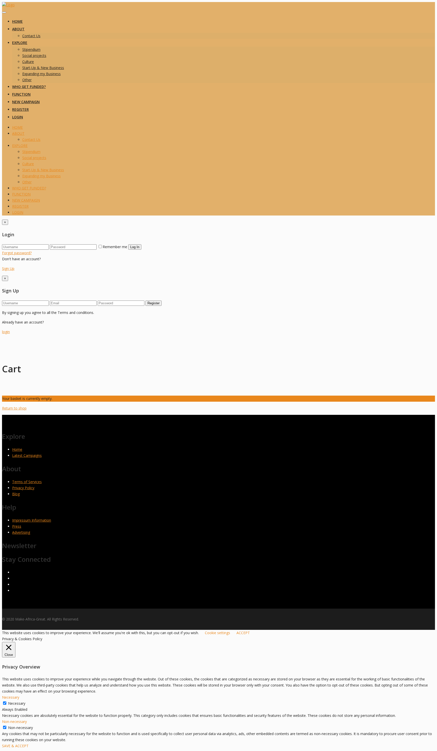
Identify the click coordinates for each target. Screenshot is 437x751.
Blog (16, 493)
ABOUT (18, 29)
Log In (134, 247)
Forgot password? (17, 252)
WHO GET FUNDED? (29, 86)
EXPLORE (19, 42)
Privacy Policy (23, 487)
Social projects (34, 55)
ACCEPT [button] (243, 632)
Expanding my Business (41, 73)
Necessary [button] (10, 697)
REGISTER (20, 109)
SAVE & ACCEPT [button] (15, 745)
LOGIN (17, 117)
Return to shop (14, 408)
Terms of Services (27, 481)
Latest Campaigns (27, 455)
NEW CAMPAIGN (26, 101)
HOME (17, 21)
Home (17, 449)
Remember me (115, 246)
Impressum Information (31, 520)
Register (153, 303)
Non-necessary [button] (14, 721)
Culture (28, 61)
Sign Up (8, 268)
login (6, 331)
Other (27, 79)
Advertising (21, 532)
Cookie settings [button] (217, 632)
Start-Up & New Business (43, 67)
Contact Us (31, 35)
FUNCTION (21, 94)
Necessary (16, 703)
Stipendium (31, 49)
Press (16, 526)
